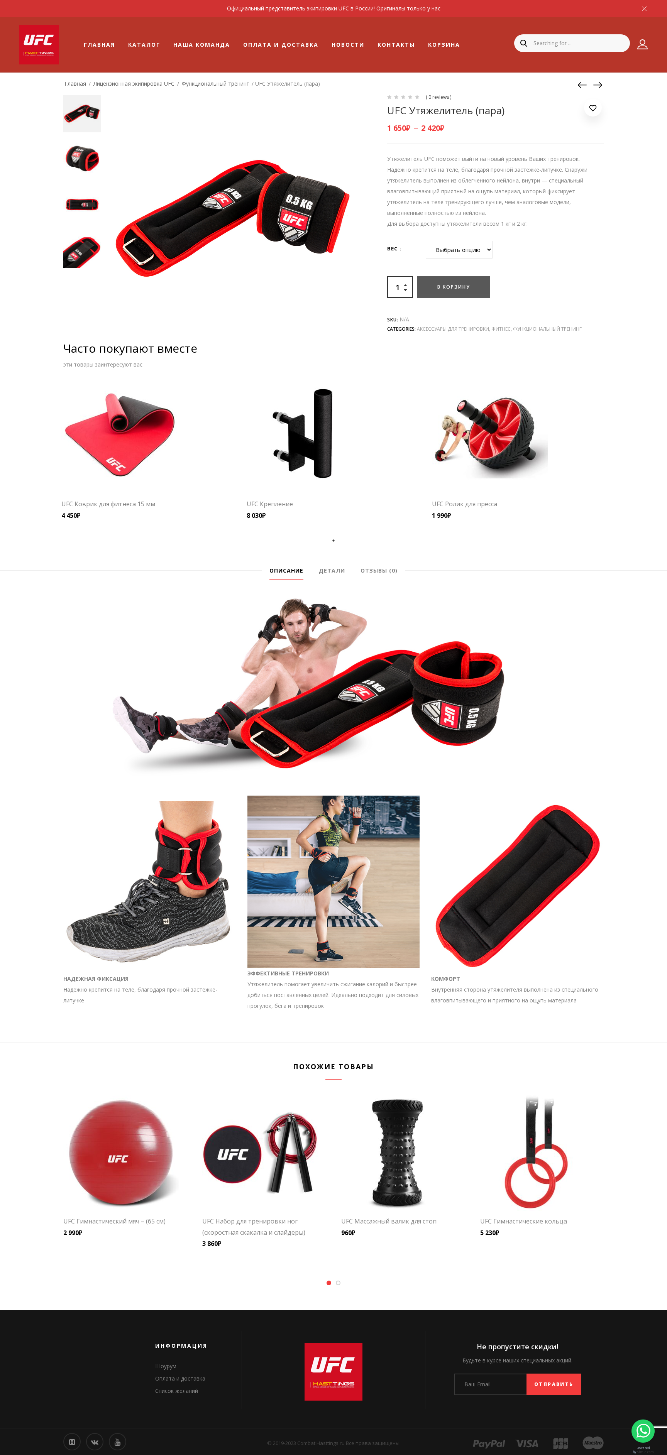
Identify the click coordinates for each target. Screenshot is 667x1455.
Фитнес (501, 329)
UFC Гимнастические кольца (523, 1221)
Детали (332, 570)
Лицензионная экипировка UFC (133, 83)
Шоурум (165, 1366)
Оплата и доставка (280, 44)
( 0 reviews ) (438, 97)
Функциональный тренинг (215, 83)
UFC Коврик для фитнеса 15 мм (108, 504)
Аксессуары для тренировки (453, 329)
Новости (348, 44)
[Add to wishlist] (593, 109)
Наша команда (201, 44)
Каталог (144, 44)
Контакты (396, 44)
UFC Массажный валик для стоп (389, 1221)
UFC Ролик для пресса (464, 504)
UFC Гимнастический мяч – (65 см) (114, 1221)
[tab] (286, 571)
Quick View (164, 476)
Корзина (444, 44)
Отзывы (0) (379, 570)
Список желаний (176, 1390)
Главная (99, 44)
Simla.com (645, 1452)
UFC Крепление (270, 504)
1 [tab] (333, 540)
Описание (286, 570)
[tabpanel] (148, 448)
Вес (392, 248)
